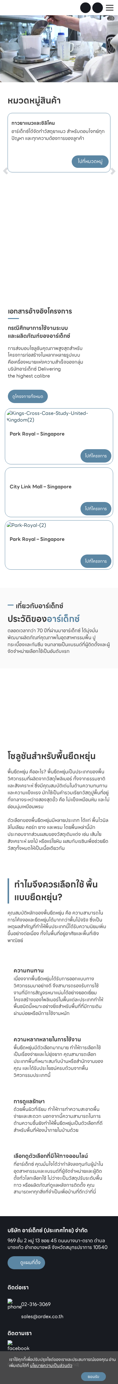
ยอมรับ (93, 1376)
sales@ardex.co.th (42, 1316)
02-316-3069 (36, 1304)
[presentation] (13, 159)
